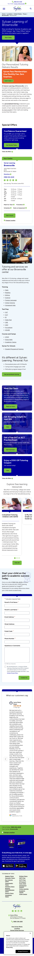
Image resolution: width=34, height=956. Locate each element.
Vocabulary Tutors (8, 896)
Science (7, 298)
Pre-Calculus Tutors (9, 880)
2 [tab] (17, 558)
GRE (6, 322)
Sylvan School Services (17, 930)
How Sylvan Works (17, 926)
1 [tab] (15, 558)
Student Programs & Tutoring (14, 349)
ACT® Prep (22, 880)
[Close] (30, 933)
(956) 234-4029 (9, 177)
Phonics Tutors (9, 893)
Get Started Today (11, 145)
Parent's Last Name (11, 610)
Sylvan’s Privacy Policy (12, 673)
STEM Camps (23, 894)
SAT (6, 312)
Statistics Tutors (9, 886)
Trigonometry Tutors (9, 884)
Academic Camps (10, 342)
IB (5, 317)
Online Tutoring (10, 303)
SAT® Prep (22, 878)
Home (3, 14)
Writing (7, 295)
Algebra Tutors (9, 876)
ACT (6, 315)
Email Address (10, 617)
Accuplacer (8, 327)
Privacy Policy (9, 947)
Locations (9, 14)
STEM (7, 337)
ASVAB (7, 330)
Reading (7, 293)
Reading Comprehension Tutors (9, 890)
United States (18, 14)
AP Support (22, 882)
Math (6, 290)
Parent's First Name (12, 602)
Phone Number (10, 638)
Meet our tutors (10, 406)
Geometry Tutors (10, 878)
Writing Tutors (23, 876)
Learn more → (8, 81)
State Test (8, 320)
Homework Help (10, 305)
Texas (24, 14)
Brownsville (5, 15)
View (7, 427)
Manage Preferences (23, 951)
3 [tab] (19, 558)
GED (6, 325)
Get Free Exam (10, 449)
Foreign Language (11, 300)
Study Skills (8, 340)
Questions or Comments (12, 645)
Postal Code (9, 631)
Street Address (9, 624)
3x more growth (7, 110)
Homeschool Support (22, 886)
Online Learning (23, 889)
